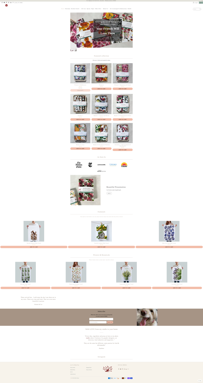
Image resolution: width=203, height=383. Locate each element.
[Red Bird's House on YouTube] (4, 2)
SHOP (120, 38)
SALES (129, 8)
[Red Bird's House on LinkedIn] (10, 2)
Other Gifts (98, 8)
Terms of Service (89, 369)
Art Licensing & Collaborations (118, 8)
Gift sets (83, 8)
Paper (92, 8)
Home (62, 8)
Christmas (67, 8)
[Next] (131, 32)
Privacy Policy (72, 367)
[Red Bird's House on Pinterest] (6, 2)
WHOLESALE (73, 374)
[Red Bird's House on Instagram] (8, 2)
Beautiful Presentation (116, 187)
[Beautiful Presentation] (85, 190)
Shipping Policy (89, 367)
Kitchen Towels (75, 8)
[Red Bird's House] (102, 5)
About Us (105, 8)
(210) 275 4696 (18, 2)
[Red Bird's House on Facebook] (2, 2)
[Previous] (71, 32)
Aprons (88, 8)
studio (88, 338)
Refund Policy (72, 369)
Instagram (101, 357)
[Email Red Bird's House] (13, 2)
